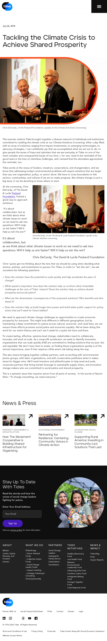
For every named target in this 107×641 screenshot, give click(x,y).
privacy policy (16, 530)
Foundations (54, 565)
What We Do (34, 545)
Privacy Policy (37, 631)
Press (92, 557)
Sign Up (12, 523)
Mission (6, 550)
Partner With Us (9, 611)
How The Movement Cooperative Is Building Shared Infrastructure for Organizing (17, 443)
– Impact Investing (33, 570)
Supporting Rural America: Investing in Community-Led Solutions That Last (89, 442)
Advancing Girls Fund (76, 571)
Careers (6, 562)
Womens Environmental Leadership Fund (74, 565)
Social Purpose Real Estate (31, 611)
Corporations (54, 562)
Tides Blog (94, 554)
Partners (55, 545)
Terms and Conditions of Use (15, 631)
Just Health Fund (74, 559)
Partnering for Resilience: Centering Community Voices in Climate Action (53, 440)
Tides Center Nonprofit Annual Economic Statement (82, 631)
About (7, 545)
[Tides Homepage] (7, 6)
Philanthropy (31, 550)
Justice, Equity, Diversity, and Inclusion (9, 556)
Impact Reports (96, 560)
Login (81, 611)
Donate (71, 611)
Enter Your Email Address (16, 507)
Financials (51, 631)
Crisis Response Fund (76, 588)
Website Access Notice (12, 636)
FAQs (49, 611)
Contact (60, 611)
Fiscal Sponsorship (33, 579)
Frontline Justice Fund (76, 574)
